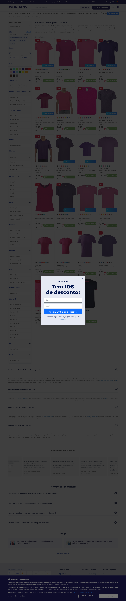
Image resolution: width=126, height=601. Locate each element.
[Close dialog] (82, 278)
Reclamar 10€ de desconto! (63, 312)
